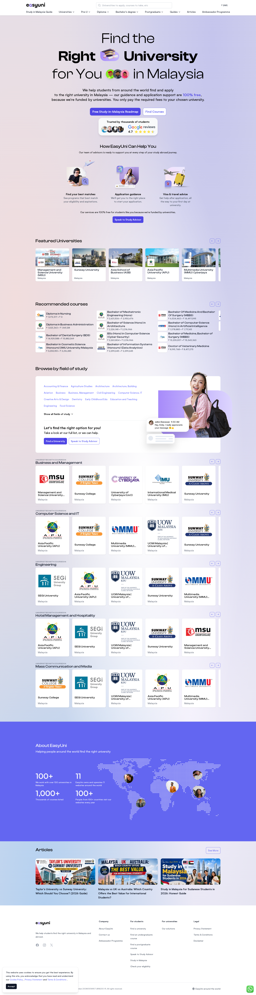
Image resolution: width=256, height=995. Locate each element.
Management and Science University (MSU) (50, 272)
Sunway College (85, 493)
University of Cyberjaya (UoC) (122, 494)
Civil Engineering (106, 392)
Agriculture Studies (81, 386)
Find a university (138, 928)
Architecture (102, 386)
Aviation (48, 392)
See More (214, 851)
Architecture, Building (124, 386)
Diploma (101, 11)
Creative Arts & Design (56, 399)
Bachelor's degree (126, 11)
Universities (65, 11)
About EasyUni (106, 928)
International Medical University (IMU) (162, 494)
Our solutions (168, 928)
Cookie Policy (17, 979)
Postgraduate (152, 11)
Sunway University (86, 269)
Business (60, 392)
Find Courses (154, 111)
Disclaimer (198, 940)
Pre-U (84, 11)
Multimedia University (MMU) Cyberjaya (198, 271)
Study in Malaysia (138, 960)
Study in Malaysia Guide (39, 11)
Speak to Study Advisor (128, 219)
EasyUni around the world (208, 988)
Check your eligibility (140, 966)
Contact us (104, 934)
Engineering (50, 405)
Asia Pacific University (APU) (158, 271)
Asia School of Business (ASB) (121, 271)
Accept (11, 986)
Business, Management (81, 392)
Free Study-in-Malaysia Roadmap (115, 111)
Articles (191, 11)
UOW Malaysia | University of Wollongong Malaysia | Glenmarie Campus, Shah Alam (162, 544)
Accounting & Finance (56, 386)
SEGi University (48, 595)
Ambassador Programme (216, 11)
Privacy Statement (34, 979)
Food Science (67, 405)
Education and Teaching (123, 399)
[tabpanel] (128, 80)
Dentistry (77, 399)
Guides (174, 11)
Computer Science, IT (130, 392)
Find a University (55, 441)
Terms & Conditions (57, 979)
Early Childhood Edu (96, 399)
